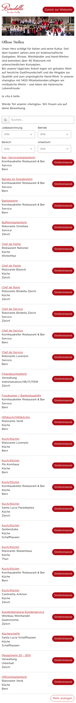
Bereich (6, 142)
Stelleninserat (63, 162)
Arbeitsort (44, 142)
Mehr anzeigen (62, 698)
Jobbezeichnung (12, 128)
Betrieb (42, 128)
